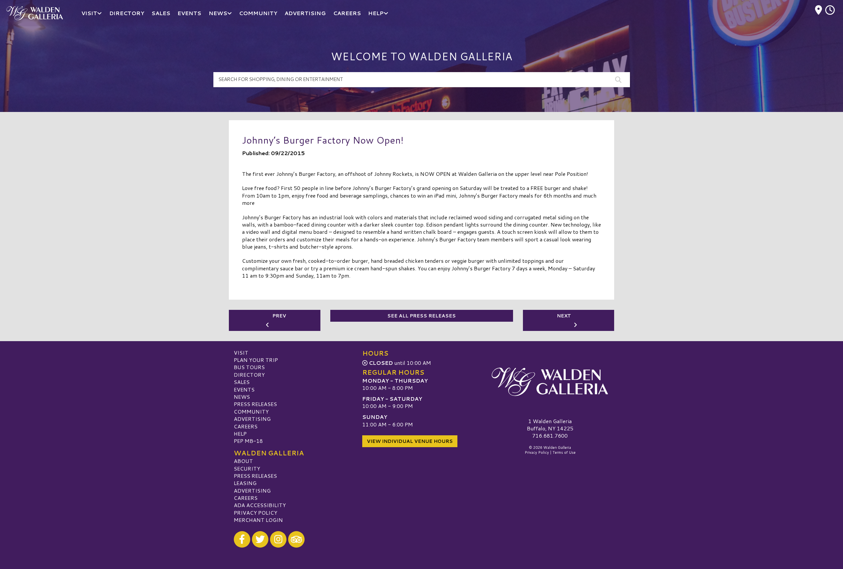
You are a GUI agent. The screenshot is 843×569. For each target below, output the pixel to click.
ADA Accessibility (260, 505)
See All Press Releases (421, 315)
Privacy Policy (255, 512)
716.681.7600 (550, 435)
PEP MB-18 (248, 441)
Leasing (245, 483)
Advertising (252, 418)
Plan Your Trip (256, 360)
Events (244, 389)
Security (247, 468)
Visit (241, 352)
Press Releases (255, 404)
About (243, 461)
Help (240, 433)
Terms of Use (564, 452)
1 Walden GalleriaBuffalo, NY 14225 (550, 424)
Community (251, 411)
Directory (249, 374)
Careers (246, 426)
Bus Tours (249, 367)
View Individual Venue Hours (410, 441)
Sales (242, 382)
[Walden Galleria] (550, 382)
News (242, 396)
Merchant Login (258, 520)
